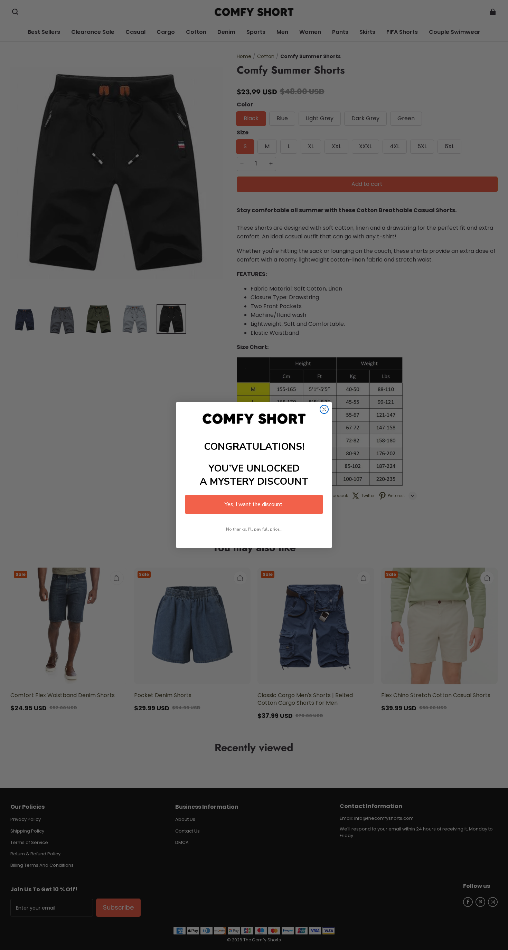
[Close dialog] (324, 409)
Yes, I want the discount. (254, 504)
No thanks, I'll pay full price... (254, 529)
